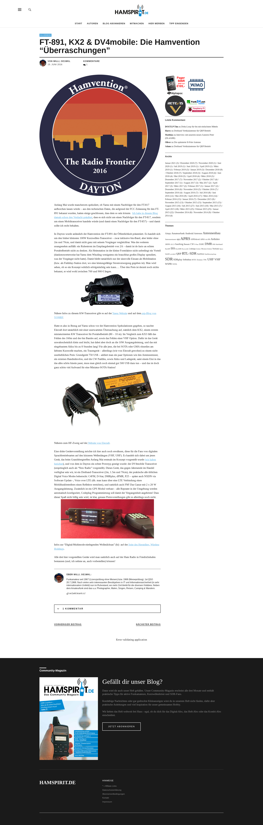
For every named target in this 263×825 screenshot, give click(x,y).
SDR (169, 259)
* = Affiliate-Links (109, 786)
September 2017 (172, 183)
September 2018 (190, 173)
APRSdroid (195, 239)
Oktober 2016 (208, 189)
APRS (185, 238)
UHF (210, 259)
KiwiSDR (178, 249)
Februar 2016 (171, 199)
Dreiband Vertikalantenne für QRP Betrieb (192, 131)
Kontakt (105, 798)
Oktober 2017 (208, 179)
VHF (217, 259)
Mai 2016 (179, 196)
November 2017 (191, 179)
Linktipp (192, 249)
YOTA (174, 264)
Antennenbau (211, 233)
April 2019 (204, 166)
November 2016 (191, 189)
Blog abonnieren (114, 23)
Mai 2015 (214, 206)
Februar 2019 (180, 169)
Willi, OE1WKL (82, 574)
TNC (205, 260)
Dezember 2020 (187, 163)
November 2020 (206, 163)
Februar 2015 (201, 209)
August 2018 (207, 173)
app (178, 239)
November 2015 (172, 202)
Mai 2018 (178, 176)
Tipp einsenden (178, 23)
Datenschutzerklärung (111, 790)
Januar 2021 (170, 163)
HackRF (167, 249)
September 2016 (172, 192)
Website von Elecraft (98, 443)
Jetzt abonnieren (121, 726)
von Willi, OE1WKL (59, 61)
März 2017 (179, 186)
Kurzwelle (185, 249)
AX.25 (173, 244)
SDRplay (177, 259)
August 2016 (189, 192)
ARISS (167, 244)
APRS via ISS (205, 239)
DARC (201, 244)
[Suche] (29, 9)
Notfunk (215, 249)
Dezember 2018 (212, 169)
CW (192, 244)
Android (189, 233)
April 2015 (170, 209)
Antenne (198, 233)
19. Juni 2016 (55, 64)
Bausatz (187, 244)
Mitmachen (137, 23)
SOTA (194, 260)
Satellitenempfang (210, 254)
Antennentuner (170, 239)
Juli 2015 (186, 206)
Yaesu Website (119, 313)
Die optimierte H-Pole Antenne (187, 142)
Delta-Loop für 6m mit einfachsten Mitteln (199, 126)
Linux (198, 249)
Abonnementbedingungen (113, 794)
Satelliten (200, 254)
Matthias (169, 135)
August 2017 (189, 183)
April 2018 (192, 176)
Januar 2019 (195, 169)
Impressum (107, 802)
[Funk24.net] (196, 105)
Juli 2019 (178, 166)
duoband (219, 244)
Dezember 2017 (172, 179)
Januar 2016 (187, 199)
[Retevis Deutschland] (175, 105)
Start (78, 23)
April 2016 (193, 196)
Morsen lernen (206, 249)
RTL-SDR (189, 253)
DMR (208, 244)
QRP (178, 253)
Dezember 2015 (204, 199)
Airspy (168, 233)
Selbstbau (187, 259)
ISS (173, 248)
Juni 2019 (191, 166)
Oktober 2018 (172, 173)
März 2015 (185, 209)
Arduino (215, 239)
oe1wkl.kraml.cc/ (77, 593)
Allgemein (45, 35)
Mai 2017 (204, 183)
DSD (213, 244)
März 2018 (206, 176)
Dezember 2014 (182, 212)
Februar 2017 (194, 186)
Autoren (92, 23)
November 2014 (201, 212)
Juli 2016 (204, 192)
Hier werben (156, 23)
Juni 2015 (200, 206)
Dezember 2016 (172, 189)
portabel (173, 254)
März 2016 (208, 196)
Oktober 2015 (191, 202)
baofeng (179, 244)
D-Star (196, 244)
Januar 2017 (210, 186)
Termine (200, 260)
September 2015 (210, 202)
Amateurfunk (178, 233)
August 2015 (170, 206)
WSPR (168, 264)
